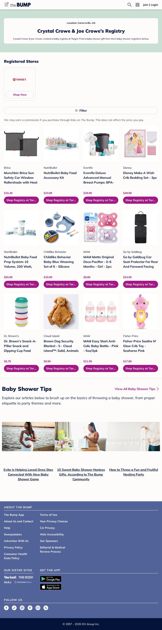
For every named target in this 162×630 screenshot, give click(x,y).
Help (7, 528)
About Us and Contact (18, 521)
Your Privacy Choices (54, 521)
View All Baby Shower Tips (135, 389)
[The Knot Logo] (10, 577)
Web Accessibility (52, 534)
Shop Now (20, 94)
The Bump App (14, 515)
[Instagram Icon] (22, 607)
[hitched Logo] (7, 581)
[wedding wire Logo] (23, 581)
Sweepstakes (13, 534)
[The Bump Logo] (20, 5)
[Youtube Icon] (38, 607)
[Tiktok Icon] (14, 607)
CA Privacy (47, 528)
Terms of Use (48, 515)
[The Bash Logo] (26, 577)
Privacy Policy (13, 547)
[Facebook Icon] (6, 607)
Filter (83, 110)
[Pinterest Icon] (30, 607)
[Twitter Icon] (45, 607)
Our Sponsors (49, 541)
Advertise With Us (16, 541)
